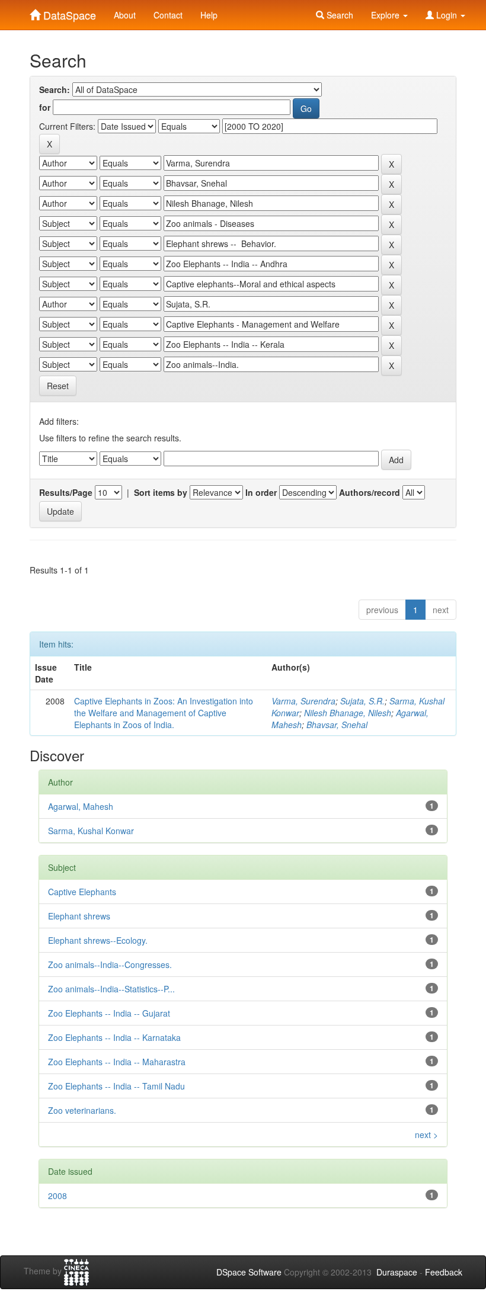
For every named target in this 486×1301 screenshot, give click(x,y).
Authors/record (369, 492)
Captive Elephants (82, 892)
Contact (168, 15)
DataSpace (68, 12)
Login (446, 15)
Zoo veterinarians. (82, 1110)
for (44, 107)
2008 (57, 1195)
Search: (54, 89)
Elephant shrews (79, 916)
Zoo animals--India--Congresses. (110, 964)
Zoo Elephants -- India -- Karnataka (114, 1037)
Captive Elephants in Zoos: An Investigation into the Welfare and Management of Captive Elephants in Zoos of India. (163, 712)
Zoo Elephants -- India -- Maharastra (117, 1062)
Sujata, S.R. (362, 701)
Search (338, 15)
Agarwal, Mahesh (80, 806)
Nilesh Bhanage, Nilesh (347, 713)
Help (209, 15)
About (125, 15)
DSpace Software (249, 1272)
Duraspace (396, 1272)
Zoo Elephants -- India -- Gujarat (109, 1013)
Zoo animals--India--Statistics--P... (111, 989)
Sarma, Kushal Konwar (91, 831)
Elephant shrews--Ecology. (98, 940)
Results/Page (65, 492)
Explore (386, 15)
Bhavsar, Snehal (336, 724)
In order (261, 492)
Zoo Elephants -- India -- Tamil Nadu (116, 1086)
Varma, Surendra (303, 701)
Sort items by (160, 492)
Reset (58, 386)
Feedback (443, 1272)
